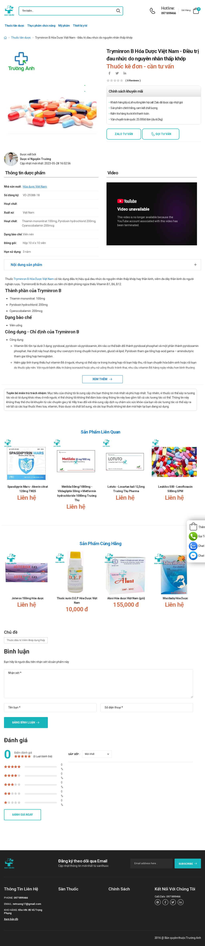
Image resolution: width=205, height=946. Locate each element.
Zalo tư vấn (124, 134)
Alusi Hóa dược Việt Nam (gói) (126, 598)
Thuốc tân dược (14, 25)
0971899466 (168, 13)
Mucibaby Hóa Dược (175, 598)
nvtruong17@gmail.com (27, 903)
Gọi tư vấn (163, 134)
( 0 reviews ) (133, 80)
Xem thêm (100, 379)
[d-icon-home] (5, 37)
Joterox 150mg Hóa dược (28, 598)
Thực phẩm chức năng (41, 25)
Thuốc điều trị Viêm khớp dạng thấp (26, 640)
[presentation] (194, 478)
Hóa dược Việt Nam (35, 186)
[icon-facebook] (110, 74)
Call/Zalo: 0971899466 (167, 896)
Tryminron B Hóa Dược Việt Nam (34, 279)
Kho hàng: (11, 909)
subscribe (186, 863)
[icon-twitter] (117, 74)
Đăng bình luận (23, 722)
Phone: (8, 897)
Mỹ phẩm (64, 25)
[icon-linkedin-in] (125, 74)
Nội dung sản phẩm (26, 265)
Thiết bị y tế (80, 25)
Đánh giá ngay (22, 814)
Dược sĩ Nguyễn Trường (35, 159)
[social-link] (158, 902)
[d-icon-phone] (154, 11)
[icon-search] (118, 10)
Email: (8, 903)
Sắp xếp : (74, 754)
